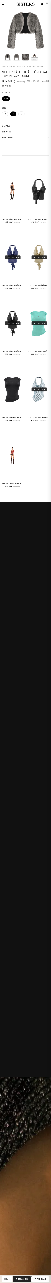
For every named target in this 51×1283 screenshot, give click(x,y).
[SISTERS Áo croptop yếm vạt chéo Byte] (38, 389)
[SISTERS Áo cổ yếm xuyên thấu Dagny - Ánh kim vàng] (38, 257)
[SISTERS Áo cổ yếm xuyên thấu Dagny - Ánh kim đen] (12, 323)
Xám (6, 99)
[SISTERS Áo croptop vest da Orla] (38, 191)
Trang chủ (5, 66)
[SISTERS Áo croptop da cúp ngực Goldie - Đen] (12, 191)
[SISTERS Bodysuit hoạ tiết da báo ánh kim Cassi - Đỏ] (12, 455)
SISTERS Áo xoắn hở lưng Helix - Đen (19, 417)
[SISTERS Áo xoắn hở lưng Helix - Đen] (12, 389)
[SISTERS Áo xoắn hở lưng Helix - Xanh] (38, 323)
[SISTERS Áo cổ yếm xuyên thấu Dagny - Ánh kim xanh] (12, 257)
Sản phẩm (13, 66)
